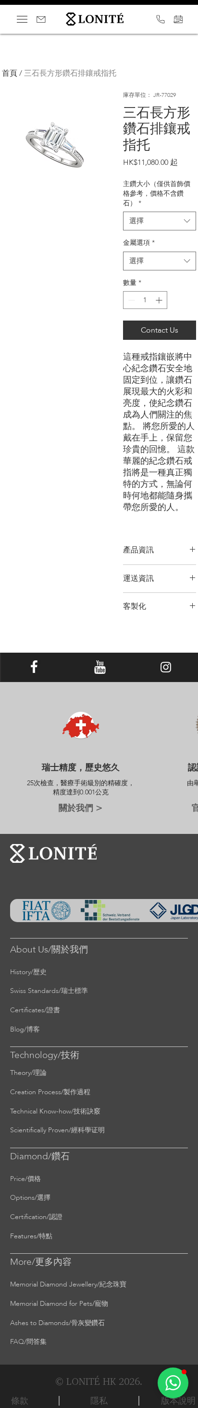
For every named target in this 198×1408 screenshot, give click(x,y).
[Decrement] (130, 300)
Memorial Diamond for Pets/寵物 (59, 1303)
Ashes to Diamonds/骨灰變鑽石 (57, 1323)
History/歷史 (28, 972)
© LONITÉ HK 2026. (98, 1381)
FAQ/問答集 (28, 1341)
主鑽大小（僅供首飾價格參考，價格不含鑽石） (156, 193)
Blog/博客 (25, 1029)
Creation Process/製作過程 (50, 1092)
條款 (19, 1400)
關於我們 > (81, 807)
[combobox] (159, 221)
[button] (173, 1383)
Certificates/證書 (35, 1010)
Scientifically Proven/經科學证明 (57, 1130)
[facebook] (34, 667)
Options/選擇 (30, 1197)
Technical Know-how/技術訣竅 (55, 1111)
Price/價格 (25, 1178)
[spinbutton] (145, 300)
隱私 (99, 1400)
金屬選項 (139, 242)
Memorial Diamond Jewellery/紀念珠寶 (68, 1284)
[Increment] (160, 300)
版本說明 (178, 1400)
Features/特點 (31, 1236)
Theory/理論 (28, 1072)
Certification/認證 (36, 1216)
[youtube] (100, 667)
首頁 (9, 73)
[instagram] (166, 667)
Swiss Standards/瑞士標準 (49, 990)
